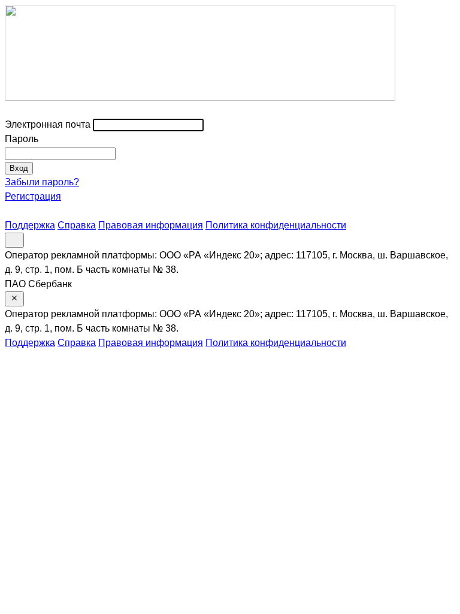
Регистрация (33, 196)
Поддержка (30, 225)
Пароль (21, 139)
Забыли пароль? (42, 182)
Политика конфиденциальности (275, 225)
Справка (77, 225)
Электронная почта (47, 124)
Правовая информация (150, 225)
